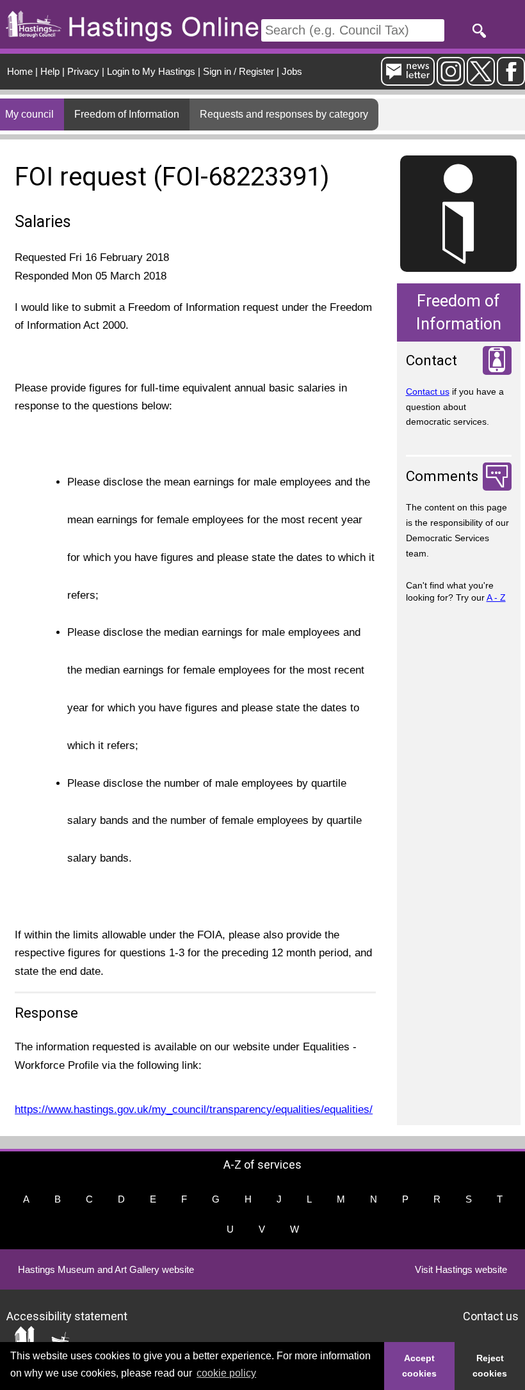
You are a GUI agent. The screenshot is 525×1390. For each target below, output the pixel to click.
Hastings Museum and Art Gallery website (106, 1269)
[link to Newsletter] (408, 80)
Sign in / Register (238, 71)
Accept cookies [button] (419, 1365)
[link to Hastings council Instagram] (451, 80)
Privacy (83, 71)
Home (20, 71)
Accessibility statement (66, 1316)
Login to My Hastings (151, 71)
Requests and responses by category (284, 114)
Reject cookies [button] (489, 1365)
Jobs (292, 71)
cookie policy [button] (226, 1373)
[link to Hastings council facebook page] (511, 80)
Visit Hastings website (461, 1269)
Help (50, 71)
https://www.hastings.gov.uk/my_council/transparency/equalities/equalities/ (194, 1109)
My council (29, 114)
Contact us (427, 391)
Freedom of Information (126, 114)
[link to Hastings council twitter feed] (481, 80)
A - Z (496, 597)
